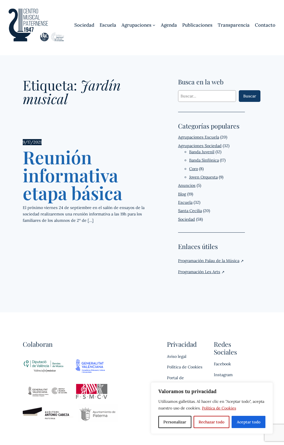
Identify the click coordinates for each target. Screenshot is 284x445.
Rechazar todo (211, 421)
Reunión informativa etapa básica (72, 175)
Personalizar (174, 421)
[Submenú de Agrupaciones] (154, 25)
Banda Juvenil (201, 151)
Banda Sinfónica (204, 160)
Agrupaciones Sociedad (200, 145)
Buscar (249, 96)
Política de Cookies (219, 408)
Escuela (185, 202)
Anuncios (187, 185)
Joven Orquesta (203, 177)
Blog (182, 194)
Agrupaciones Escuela (198, 137)
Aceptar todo (248, 421)
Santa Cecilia (190, 210)
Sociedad (186, 219)
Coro (193, 168)
